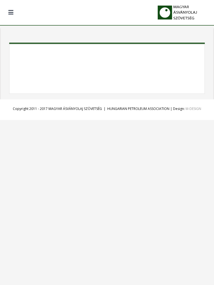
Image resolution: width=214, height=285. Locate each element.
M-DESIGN (193, 108)
